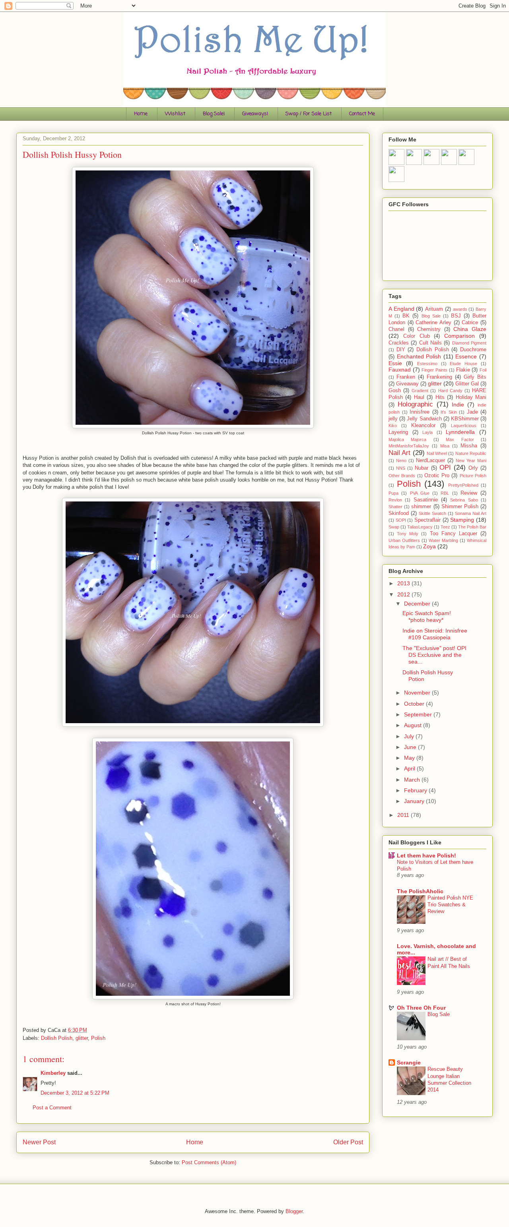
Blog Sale (431, 316)
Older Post (348, 1142)
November (418, 692)
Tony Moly (407, 533)
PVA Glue (419, 493)
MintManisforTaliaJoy (409, 445)
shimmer (421, 506)
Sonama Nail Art (470, 513)
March (413, 779)
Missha (468, 446)
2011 (404, 815)
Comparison (459, 336)
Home (141, 114)
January (415, 801)
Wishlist (175, 114)
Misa (444, 445)
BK (406, 316)
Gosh (395, 390)
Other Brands (402, 475)
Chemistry (429, 329)
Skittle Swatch (432, 513)
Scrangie (409, 1062)
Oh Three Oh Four (421, 1007)
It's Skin (449, 412)
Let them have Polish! (426, 855)
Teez (445, 526)
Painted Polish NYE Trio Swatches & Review (450, 905)
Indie (458, 404)
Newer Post (39, 1142)
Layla (427, 432)
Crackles (399, 343)
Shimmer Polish (459, 506)
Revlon (395, 499)
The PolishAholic (420, 891)
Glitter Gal (467, 384)
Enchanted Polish (419, 356)
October (415, 704)
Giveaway (407, 384)
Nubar (421, 468)
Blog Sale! (214, 114)
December (418, 603)
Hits (440, 397)
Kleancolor (423, 425)
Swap (394, 526)
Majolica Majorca (407, 439)
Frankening (439, 377)
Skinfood (399, 513)
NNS (400, 468)
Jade (472, 412)
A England (401, 309)
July (410, 736)
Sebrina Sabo (464, 499)
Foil (483, 370)
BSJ (456, 316)
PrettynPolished (463, 485)
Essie (395, 363)
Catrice (470, 322)
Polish (98, 1038)
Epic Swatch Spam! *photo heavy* (426, 616)
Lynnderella (460, 432)
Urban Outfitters (404, 540)
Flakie (463, 370)
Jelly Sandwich (424, 419)
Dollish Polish (56, 1038)
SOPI (401, 520)
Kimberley (53, 1073)
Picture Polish (473, 475)
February (416, 790)
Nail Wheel (437, 453)
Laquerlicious (463, 425)
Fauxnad (400, 369)
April (410, 768)
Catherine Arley (433, 322)
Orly (473, 468)
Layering (398, 432)
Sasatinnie (426, 500)
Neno (401, 460)
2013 (404, 583)
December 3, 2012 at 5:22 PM (75, 1093)
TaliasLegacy (420, 526)
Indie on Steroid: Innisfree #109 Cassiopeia (434, 634)
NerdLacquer (430, 460)
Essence (466, 356)
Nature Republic (470, 453)
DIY (400, 349)
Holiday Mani (471, 397)
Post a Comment (52, 1108)
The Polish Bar (472, 526)
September (418, 714)
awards (460, 309)
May (410, 758)
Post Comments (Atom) (209, 1162)
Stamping (462, 520)
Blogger (294, 1211)
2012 (404, 594)
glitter (82, 1038)
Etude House (463, 363)
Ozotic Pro (436, 475)
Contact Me (362, 114)
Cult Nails (430, 343)
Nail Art (399, 453)
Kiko (393, 425)
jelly (393, 419)
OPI (445, 467)
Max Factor (460, 439)
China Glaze (469, 329)
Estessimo (427, 363)
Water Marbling (443, 540)
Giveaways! (255, 114)
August (413, 725)
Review (468, 493)
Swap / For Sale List (309, 114)
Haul (419, 397)
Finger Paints (434, 370)
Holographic (415, 404)
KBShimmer (465, 419)
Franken (405, 377)
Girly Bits (475, 377)
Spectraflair (427, 520)
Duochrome (473, 349)
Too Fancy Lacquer (453, 533)
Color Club (416, 336)
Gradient (420, 390)
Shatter (395, 506)
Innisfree (419, 412)
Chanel (396, 329)
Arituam (434, 309)
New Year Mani (471, 460)
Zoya (429, 546)
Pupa (393, 493)
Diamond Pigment (469, 343)
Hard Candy (450, 390)
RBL (445, 493)
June (411, 747)
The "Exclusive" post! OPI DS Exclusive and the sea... (434, 655)
